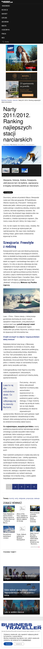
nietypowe (22, 498)
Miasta (4, 26)
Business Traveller (7, 100)
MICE (3, 38)
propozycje (29, 498)
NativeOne (21, 547)
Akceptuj (8, 644)
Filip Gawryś (13, 144)
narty (16, 498)
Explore (4, 18)
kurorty (11, 498)
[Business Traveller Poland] (7, 2)
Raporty (4, 14)
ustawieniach (26, 640)
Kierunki (15, 100)
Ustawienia (19, 644)
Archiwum (5, 22)
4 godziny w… (6, 30)
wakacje (37, 498)
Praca (4, 34)
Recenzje (5, 10)
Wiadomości (6, 6)
